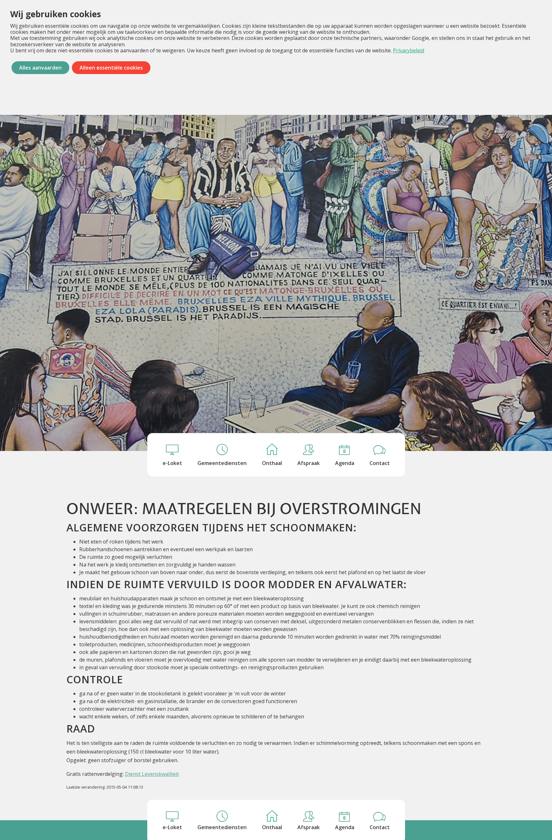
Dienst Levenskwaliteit (152, 773)
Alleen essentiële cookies (111, 67)
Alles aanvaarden (40, 67)
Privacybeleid (408, 50)
